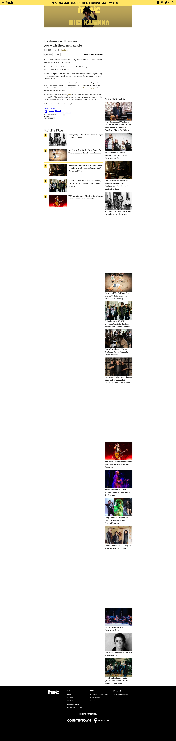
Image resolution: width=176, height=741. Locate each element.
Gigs (104, 2)
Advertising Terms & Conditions (74, 707)
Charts (86, 2)
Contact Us (92, 700)
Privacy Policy (70, 697)
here (70, 94)
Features (64, 2)
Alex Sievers (64, 50)
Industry (75, 2)
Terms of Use (70, 700)
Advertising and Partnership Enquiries (99, 694)
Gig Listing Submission (95, 697)
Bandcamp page (89, 88)
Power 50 (113, 2)
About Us (69, 694)
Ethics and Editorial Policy (73, 704)
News (55, 2)
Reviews (95, 2)
